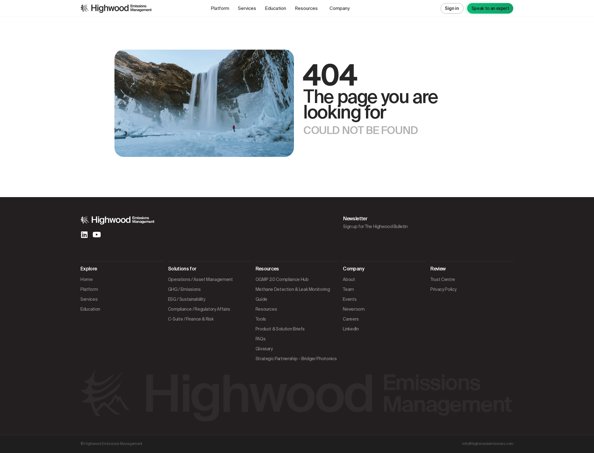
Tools (261, 319)
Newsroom (353, 309)
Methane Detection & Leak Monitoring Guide (293, 294)
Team (348, 289)
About (349, 279)
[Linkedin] (84, 234)
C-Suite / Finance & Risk (191, 319)
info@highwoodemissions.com (488, 443)
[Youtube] (96, 234)
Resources (306, 8)
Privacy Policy (443, 289)
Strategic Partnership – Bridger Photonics (296, 358)
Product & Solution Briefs (280, 329)
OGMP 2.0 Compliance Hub (282, 279)
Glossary (264, 349)
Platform (220, 8)
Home (86, 279)
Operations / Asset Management (200, 279)
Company (339, 8)
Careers (351, 319)
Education (275, 8)
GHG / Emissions (184, 289)
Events (349, 299)
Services (247, 8)
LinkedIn (351, 329)
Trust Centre (442, 279)
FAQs (261, 339)
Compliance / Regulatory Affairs (199, 309)
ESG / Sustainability (186, 299)
